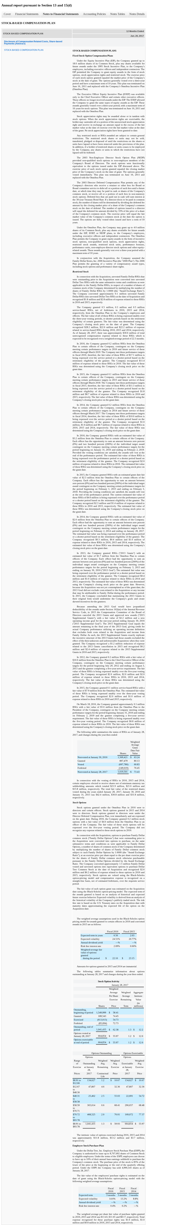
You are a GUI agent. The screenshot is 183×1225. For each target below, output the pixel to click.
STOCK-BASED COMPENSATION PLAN (23, 50)
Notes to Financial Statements (61, 13)
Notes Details (137, 13)
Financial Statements (26, 13)
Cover (7, 13)
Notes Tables (117, 13)
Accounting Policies (94, 13)
